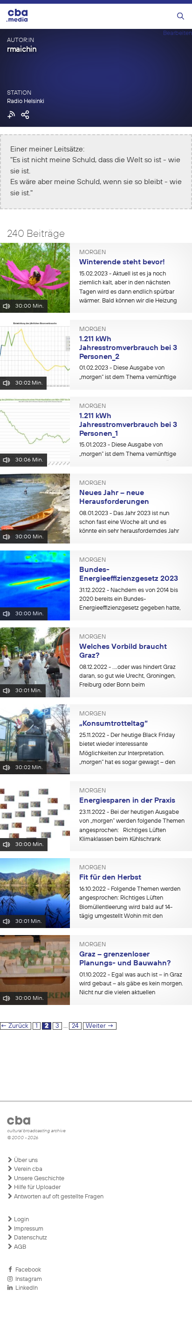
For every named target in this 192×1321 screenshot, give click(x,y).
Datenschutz (30, 1238)
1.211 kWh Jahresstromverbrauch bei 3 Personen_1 (128, 425)
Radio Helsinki (25, 101)
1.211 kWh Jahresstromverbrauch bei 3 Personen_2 (128, 348)
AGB (19, 1247)
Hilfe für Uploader (37, 1187)
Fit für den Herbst (110, 877)
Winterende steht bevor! (122, 262)
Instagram (27, 1279)
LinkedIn (25, 1288)
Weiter (100, 1026)
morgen (92, 252)
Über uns (25, 1160)
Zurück (14, 1026)
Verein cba (27, 1169)
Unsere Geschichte (38, 1179)
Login (21, 1220)
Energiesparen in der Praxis (127, 801)
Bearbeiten (177, 33)
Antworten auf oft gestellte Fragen (58, 1197)
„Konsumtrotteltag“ (113, 724)
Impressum (28, 1229)
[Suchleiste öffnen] (180, 16)
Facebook (27, 1270)
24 (76, 1025)
